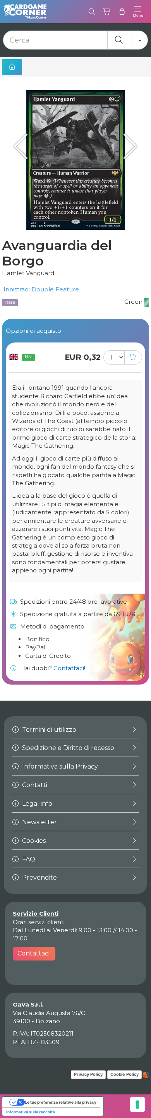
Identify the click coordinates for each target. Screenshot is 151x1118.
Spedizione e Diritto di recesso (67, 748)
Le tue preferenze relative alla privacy (60, 1102)
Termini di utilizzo (48, 729)
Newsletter (39, 822)
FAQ (28, 859)
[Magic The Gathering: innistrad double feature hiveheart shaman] (128, 146)
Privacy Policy (88, 1074)
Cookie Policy (124, 1074)
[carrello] (107, 11)
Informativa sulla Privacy (59, 766)
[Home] (12, 67)
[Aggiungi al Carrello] (133, 357)
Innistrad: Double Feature (40, 289)
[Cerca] (92, 11)
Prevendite (39, 877)
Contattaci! (69, 668)
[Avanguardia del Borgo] (75, 160)
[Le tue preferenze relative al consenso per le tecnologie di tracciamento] (137, 1104)
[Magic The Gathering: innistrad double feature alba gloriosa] (23, 146)
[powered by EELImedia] (146, 1074)
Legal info (36, 803)
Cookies (33, 840)
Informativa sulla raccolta (30, 1111)
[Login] (122, 11)
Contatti (34, 785)
